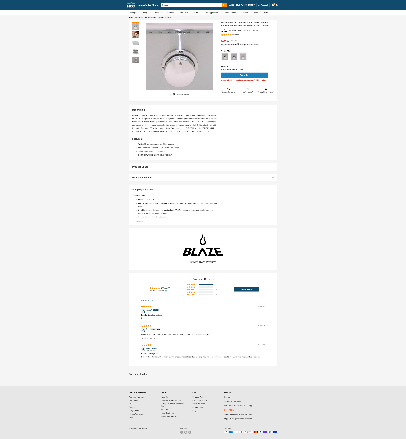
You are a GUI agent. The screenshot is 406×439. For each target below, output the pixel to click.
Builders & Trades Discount (171, 400)
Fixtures (245, 13)
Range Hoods (134, 411)
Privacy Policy (197, 407)
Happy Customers (167, 413)
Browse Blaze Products (203, 262)
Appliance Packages (137, 397)
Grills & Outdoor (230, 13)
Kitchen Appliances (136, 414)
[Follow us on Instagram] (185, 432)
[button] (226, 35)
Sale (266, 13)
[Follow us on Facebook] (181, 432)
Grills (131, 417)
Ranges (145, 13)
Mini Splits (184, 13)
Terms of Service (198, 404)
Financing (164, 409)
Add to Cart (244, 75)
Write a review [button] (246, 289)
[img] (146, 307)
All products (139, 17)
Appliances (169, 13)
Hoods (156, 13)
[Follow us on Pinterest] (189, 432)
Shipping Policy (198, 397)
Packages (132, 13)
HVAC (196, 13)
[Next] (211, 56)
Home (131, 17)
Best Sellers (133, 400)
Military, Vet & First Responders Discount (172, 405)
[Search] (224, 5)
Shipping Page (150, 217)
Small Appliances (211, 13)
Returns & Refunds (199, 400)
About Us (164, 397)
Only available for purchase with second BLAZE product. (244, 80)
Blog (194, 411)
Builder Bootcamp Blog (169, 416)
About (256, 13)
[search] (191, 5)
